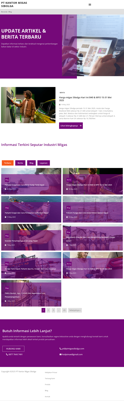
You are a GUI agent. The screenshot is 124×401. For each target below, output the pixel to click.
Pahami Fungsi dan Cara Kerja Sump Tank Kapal (24, 185)
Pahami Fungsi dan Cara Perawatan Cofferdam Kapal (26, 213)
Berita (62, 93)
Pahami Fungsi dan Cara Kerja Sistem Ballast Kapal (87, 213)
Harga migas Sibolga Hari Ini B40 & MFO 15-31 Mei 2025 (89, 185)
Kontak (47, 396)
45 (64, 310)
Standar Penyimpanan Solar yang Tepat (21, 241)
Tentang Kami (50, 378)
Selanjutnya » (74, 310)
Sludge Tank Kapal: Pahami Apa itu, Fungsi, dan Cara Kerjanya (30, 269)
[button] (90, 5)
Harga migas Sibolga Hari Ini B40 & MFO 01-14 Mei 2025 (89, 269)
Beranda (4, 12)
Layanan (43, 163)
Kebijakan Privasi (51, 372)
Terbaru (7, 163)
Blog (31, 163)
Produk (47, 384)
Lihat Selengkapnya (69, 125)
